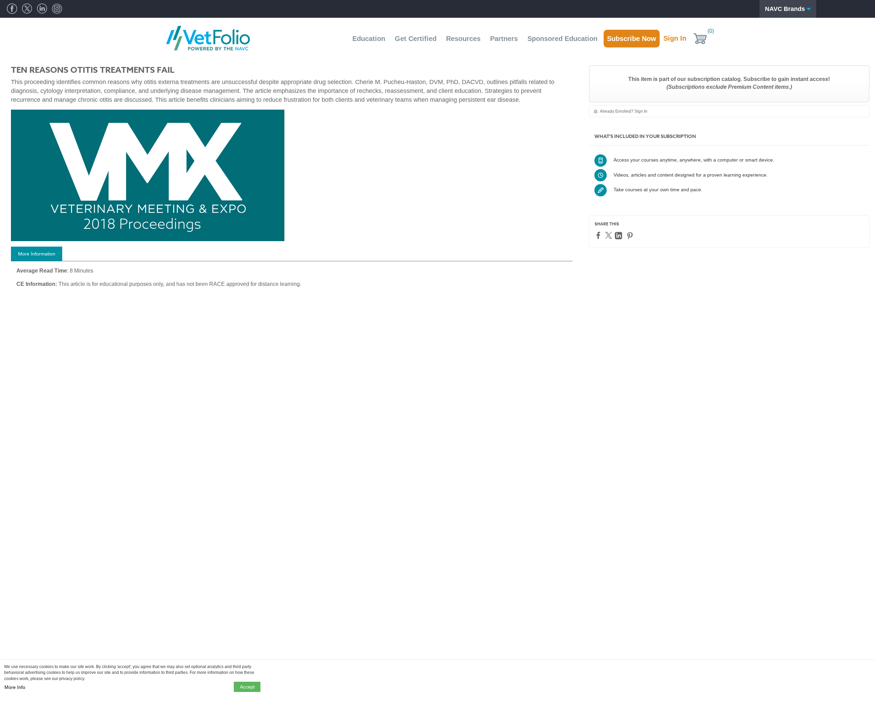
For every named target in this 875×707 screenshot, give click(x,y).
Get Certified (415, 38)
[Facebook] (599, 235)
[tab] (36, 254)
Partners (504, 38)
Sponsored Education (562, 38)
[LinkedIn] (619, 235)
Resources (463, 38)
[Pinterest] (630, 235)
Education (368, 38)
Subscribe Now (631, 38)
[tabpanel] (292, 280)
